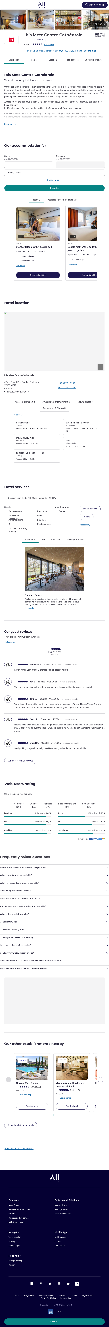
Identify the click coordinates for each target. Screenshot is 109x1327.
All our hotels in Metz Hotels (21, 1125)
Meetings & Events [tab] (75, 539)
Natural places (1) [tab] (85, 402)
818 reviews (49, 44)
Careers (12, 1214)
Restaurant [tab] (30, 539)
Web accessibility (15, 1237)
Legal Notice (87, 1295)
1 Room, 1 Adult (14, 172)
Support (12, 1265)
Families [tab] (48, 805)
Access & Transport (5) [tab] (25, 402)
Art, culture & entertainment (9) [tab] (57, 402)
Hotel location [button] (17, 303)
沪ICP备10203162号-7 (63, 1305)
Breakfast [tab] (55, 539)
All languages (14, 1246)
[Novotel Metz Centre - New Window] (32, 1068)
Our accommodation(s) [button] (25, 145)
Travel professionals (62, 1214)
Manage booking (15, 1261)
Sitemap (12, 1241)
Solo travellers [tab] (88, 805)
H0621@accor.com (67, 387)
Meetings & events (62, 1209)
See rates (54, 1321)
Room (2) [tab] (36, 200)
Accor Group (14, 1205)
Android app (59, 1246)
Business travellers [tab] (67, 805)
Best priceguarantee (100, 35)
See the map (90, 51)
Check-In (11, 157)
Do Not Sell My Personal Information (56, 1298)
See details (29, 608)
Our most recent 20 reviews (20, 760)
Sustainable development (19, 1218)
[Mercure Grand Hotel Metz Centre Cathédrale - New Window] (72, 1068)
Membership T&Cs (46, 1295)
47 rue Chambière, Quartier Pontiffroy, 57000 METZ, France (54, 51)
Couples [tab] (33, 805)
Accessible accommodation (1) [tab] (62, 200)
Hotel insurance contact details (19, 1148)
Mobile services (60, 1237)
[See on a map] (54, 341)
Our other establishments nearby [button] (34, 1044)
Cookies (74, 1295)
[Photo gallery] (54, 20)
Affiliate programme (17, 1222)
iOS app (57, 1241)
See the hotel (32, 1106)
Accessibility (85, 525)
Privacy (62, 1295)
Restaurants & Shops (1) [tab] (54, 408)
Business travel (60, 1205)
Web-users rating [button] (19, 784)
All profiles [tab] (19, 805)
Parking (86, 516)
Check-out (63, 157)
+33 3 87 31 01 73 (66, 383)
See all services (90, 508)
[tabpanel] (54, 243)
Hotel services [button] (17, 487)
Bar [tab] (43, 539)
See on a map (25, 1095)
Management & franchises (19, 1209)
